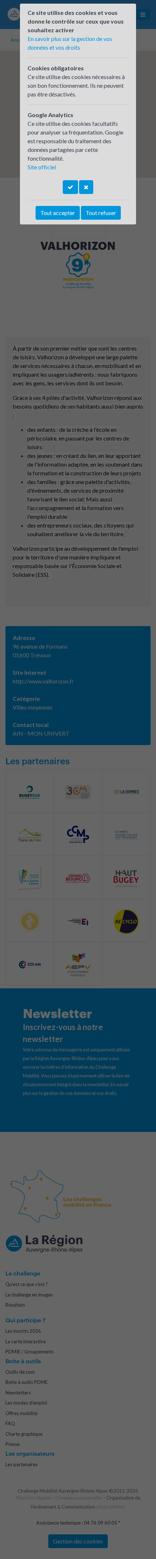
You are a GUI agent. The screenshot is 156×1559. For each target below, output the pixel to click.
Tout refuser (101, 212)
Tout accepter (57, 212)
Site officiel (42, 167)
